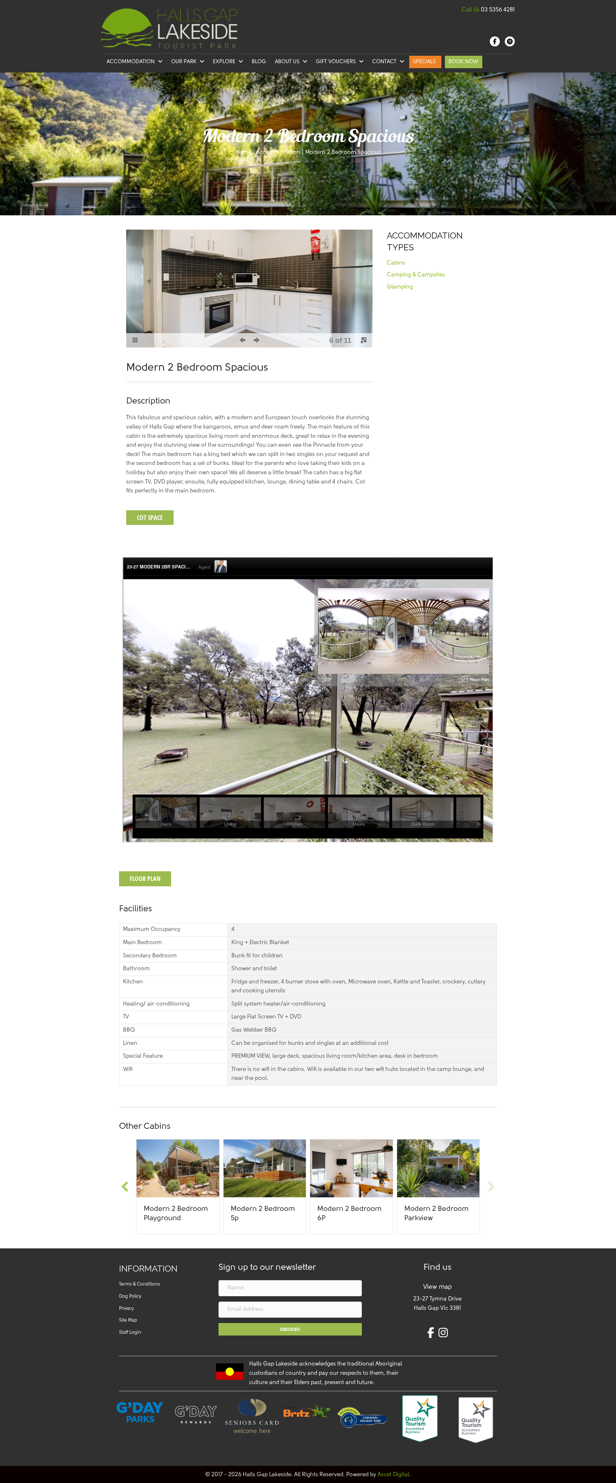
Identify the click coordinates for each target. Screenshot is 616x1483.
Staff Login (130, 1332)
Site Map (128, 1320)
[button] (242, 340)
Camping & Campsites (416, 275)
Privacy (126, 1308)
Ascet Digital (393, 1475)
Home (243, 152)
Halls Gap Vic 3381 (437, 1308)
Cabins (396, 263)
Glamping (400, 287)
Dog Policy (130, 1296)
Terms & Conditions (139, 1284)
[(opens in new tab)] (307, 1411)
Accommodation (278, 152)
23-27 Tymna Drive (437, 1299)
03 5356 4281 (498, 10)
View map (437, 1287)
